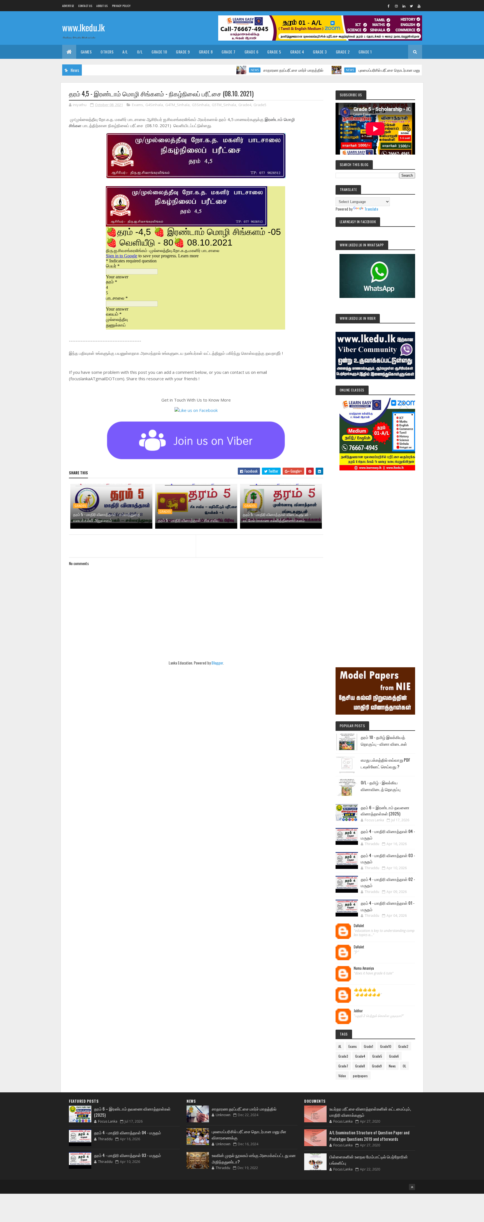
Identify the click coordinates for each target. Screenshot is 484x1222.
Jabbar (358, 1011)
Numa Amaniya (364, 968)
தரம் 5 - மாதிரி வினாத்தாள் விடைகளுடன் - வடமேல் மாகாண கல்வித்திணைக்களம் (277, 517)
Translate (371, 209)
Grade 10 (159, 52)
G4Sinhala (154, 104)
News (229, 70)
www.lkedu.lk (83, 27)
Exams (137, 104)
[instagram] (396, 6)
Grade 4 (297, 52)
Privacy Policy (121, 6)
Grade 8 (206, 52)
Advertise (68, 6)
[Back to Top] (412, 1187)
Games (86, 52)
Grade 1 (365, 52)
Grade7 (343, 1066)
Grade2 (403, 1046)
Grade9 (377, 1066)
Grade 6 (252, 52)
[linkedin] (404, 6)
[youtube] (419, 6)
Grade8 (360, 1066)
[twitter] (411, 6)
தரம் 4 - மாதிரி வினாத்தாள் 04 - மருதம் (127, 1132)
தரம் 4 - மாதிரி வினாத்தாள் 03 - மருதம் (127, 1155)
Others (107, 52)
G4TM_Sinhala (177, 104)
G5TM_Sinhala (224, 104)
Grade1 (368, 1046)
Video (342, 1075)
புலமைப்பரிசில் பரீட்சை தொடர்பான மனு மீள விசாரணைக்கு (379, 70)
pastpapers (360, 1075)
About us (102, 6)
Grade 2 (343, 52)
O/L (140, 52)
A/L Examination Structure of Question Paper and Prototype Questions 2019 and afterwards (369, 1135)
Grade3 (343, 1056)
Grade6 (394, 1056)
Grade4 (244, 104)
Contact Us (85, 6)
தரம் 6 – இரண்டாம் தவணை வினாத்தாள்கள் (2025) (385, 810)
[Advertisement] (375, 561)
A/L (125, 52)
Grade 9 (183, 52)
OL (404, 1066)
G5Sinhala (201, 104)
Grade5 (259, 104)
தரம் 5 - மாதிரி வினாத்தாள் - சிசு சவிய (188, 520)
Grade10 (385, 1046)
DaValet (359, 926)
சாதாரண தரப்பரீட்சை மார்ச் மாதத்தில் (267, 70)
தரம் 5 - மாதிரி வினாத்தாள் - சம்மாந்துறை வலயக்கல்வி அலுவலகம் (106, 517)
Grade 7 (229, 52)
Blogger (217, 663)
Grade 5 (274, 52)
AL (339, 1046)
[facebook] (389, 6)
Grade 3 (320, 52)
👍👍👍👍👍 (365, 989)
